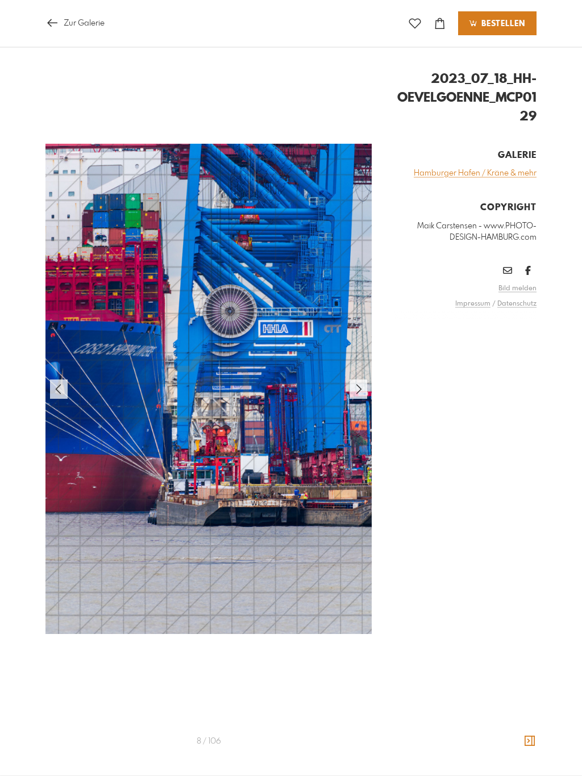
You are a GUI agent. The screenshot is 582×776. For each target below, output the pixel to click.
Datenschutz (517, 304)
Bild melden (517, 288)
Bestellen (502, 24)
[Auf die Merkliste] (415, 23)
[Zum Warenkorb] (440, 23)
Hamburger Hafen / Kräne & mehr (475, 173)
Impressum (472, 304)
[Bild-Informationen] (530, 741)
